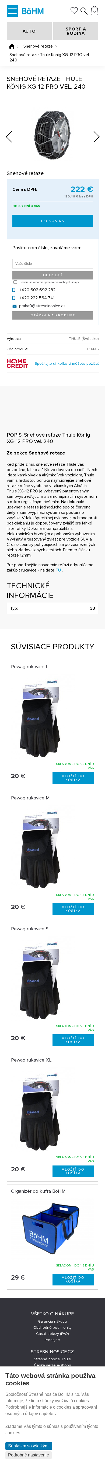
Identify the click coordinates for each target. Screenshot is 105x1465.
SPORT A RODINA (76, 31)
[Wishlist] (74, 12)
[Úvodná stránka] (11, 46)
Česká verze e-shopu (52, 1365)
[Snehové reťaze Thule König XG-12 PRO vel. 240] (53, 134)
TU (58, 570)
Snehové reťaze (38, 46)
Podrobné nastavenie (28, 1455)
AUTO (29, 31)
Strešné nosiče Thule (52, 1359)
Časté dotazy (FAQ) (52, 1333)
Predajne (52, 1340)
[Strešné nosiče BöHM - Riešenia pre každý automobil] (32, 11)
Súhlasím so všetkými (29, 1446)
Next (93, 138)
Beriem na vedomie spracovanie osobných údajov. (50, 282)
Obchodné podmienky (52, 1327)
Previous (13, 135)
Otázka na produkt (52, 315)
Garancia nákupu (52, 1321)
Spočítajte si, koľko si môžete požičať (67, 363)
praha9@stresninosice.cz (42, 306)
